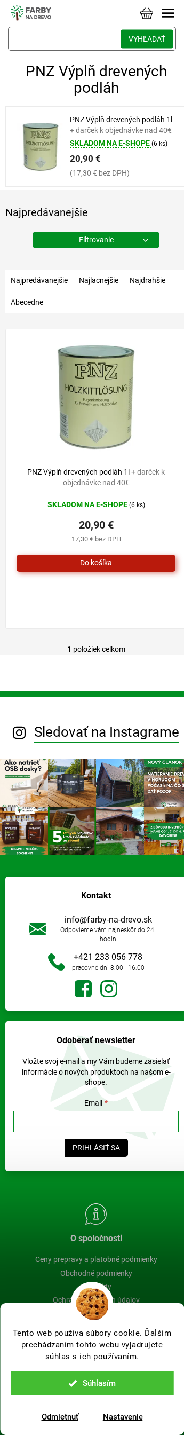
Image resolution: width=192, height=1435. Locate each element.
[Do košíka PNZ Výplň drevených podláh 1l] (96, 563)
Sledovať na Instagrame (106, 732)
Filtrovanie (96, 239)
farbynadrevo (108, 988)
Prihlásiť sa (96, 1148)
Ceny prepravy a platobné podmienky (96, 1259)
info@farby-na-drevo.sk (108, 919)
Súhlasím (99, 1383)
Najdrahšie (147, 280)
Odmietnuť (60, 1417)
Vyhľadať (147, 39)
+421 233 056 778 (108, 957)
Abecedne (27, 302)
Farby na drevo (83, 988)
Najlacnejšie (98, 280)
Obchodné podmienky (96, 1273)
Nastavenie (123, 1417)
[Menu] (168, 13)
